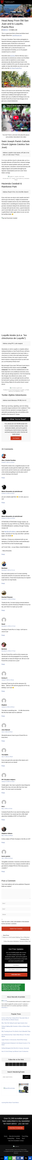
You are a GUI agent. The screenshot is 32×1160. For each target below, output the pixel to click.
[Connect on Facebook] (14, 1064)
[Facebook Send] (22, 1158)
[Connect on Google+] (21, 1064)
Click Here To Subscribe (16, 1128)
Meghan (4, 705)
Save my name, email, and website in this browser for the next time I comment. (15, 922)
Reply (3, 477)
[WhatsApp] (10, 1158)
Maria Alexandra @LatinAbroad (12, 491)
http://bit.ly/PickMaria (10, 531)
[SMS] (6, 1158)
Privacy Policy (24, 1149)
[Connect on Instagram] (7, 1064)
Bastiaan (4, 568)
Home (5, 1136)
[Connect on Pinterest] (25, 1064)
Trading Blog (10, 1138)
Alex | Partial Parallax (9, 460)
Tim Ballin (5, 754)
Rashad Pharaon (7, 597)
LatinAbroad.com (17, 35)
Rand (3, 624)
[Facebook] (18, 1158)
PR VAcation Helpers (8, 779)
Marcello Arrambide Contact (16, 1140)
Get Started (16, 438)
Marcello (5, 30)
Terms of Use (17, 1149)
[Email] (14, 1158)
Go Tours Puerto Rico (16, 68)
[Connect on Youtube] (17, 1064)
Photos (18, 1138)
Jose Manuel (6, 730)
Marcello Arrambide (14, 1136)
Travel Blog (25, 1136)
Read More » (5, 1007)
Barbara (4, 649)
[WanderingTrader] (7, 2)
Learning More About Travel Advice (10, 1102)
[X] (26, 1158)
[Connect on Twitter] (10, 1064)
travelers (12, 55)
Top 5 (23, 1138)
